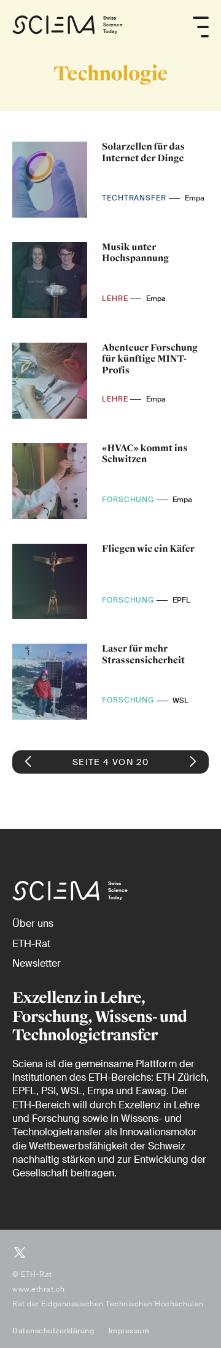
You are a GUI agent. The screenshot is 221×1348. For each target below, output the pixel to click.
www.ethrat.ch (38, 1289)
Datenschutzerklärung (53, 1331)
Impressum (129, 1331)
